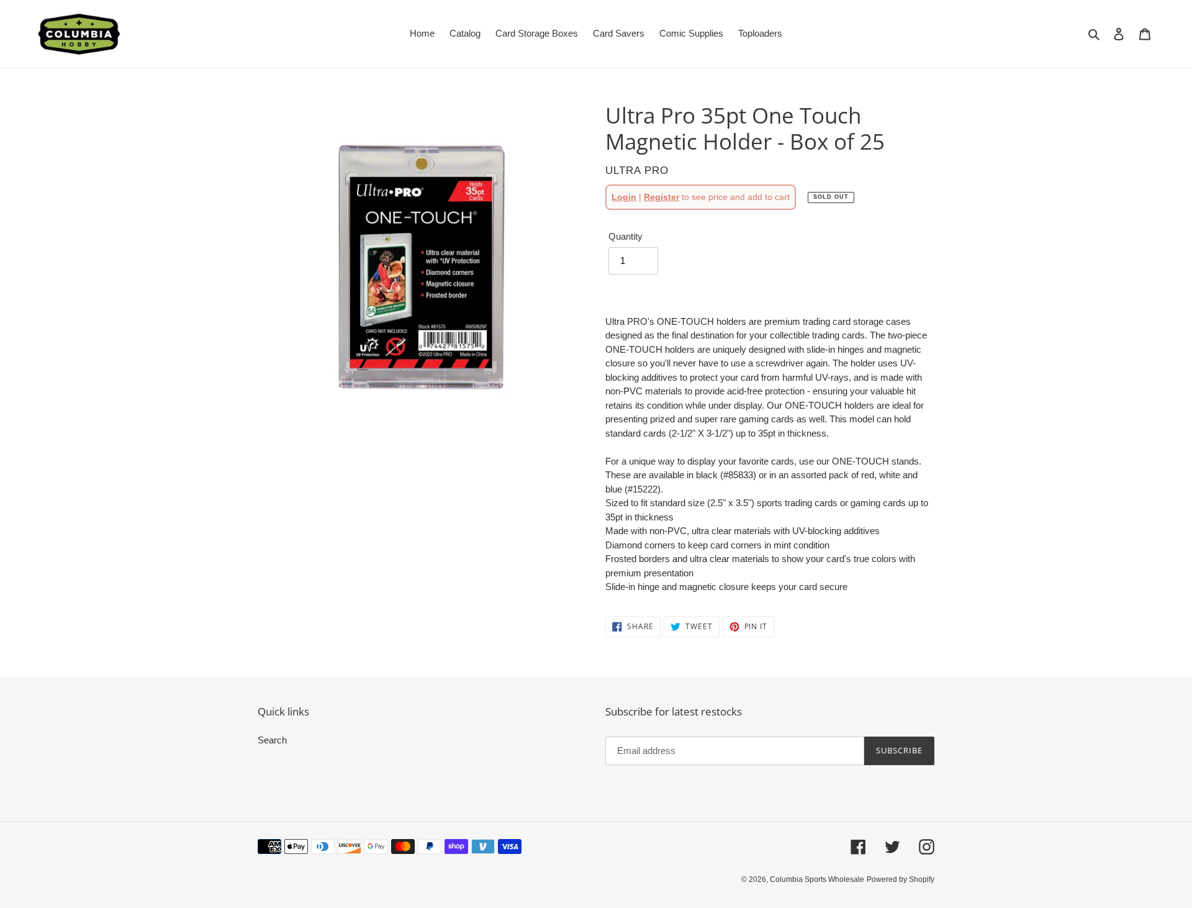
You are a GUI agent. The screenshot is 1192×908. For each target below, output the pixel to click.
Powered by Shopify (900, 879)
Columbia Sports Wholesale (817, 879)
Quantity (625, 236)
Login (624, 197)
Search (272, 740)
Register (661, 197)
